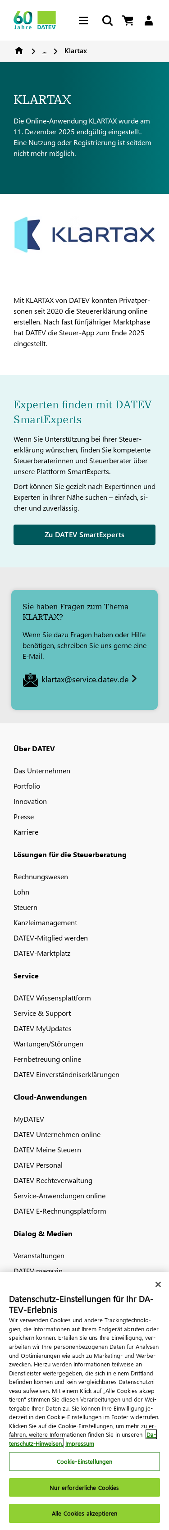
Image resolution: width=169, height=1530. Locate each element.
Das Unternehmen (42, 770)
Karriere (26, 831)
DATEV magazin (38, 1270)
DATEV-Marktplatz (42, 953)
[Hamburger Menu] (85, 20)
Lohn (21, 891)
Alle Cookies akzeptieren (84, 1513)
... (44, 50)
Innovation (30, 801)
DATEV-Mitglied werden (51, 937)
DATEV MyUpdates (43, 1028)
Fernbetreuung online (47, 1059)
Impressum (79, 1443)
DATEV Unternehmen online (57, 1134)
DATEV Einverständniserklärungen (66, 1074)
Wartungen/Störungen (48, 1043)
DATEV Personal (38, 1164)
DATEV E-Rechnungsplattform (60, 1210)
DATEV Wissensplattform (52, 997)
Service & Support (42, 1013)
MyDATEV (29, 1119)
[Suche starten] (106, 20)
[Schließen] (158, 1284)
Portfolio (27, 785)
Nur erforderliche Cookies (84, 1487)
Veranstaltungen (39, 1255)
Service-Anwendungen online (59, 1195)
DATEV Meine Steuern (47, 1149)
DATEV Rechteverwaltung (53, 1180)
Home (19, 50)
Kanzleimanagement (45, 922)
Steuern (25, 907)
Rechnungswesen (41, 876)
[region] (84, 1401)
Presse (24, 816)
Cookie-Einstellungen (85, 1461)
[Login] (148, 20)
